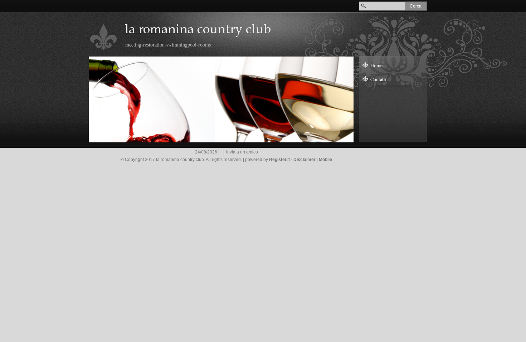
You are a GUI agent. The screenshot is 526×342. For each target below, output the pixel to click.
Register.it (279, 159)
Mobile (325, 159)
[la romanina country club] (103, 37)
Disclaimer (304, 159)
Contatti (378, 79)
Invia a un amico (242, 152)
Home (376, 65)
